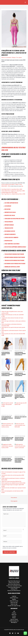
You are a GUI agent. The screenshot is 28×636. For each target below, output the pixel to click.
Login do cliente (14, 619)
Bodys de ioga (9, 215)
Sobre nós (14, 614)
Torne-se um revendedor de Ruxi (14, 585)
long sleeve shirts (11, 237)
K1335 (6, 184)
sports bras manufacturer (14, 257)
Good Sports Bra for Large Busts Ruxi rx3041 (11, 189)
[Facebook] (10, 633)
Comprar (14, 613)
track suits (8, 228)
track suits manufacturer (14, 260)
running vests (9, 231)
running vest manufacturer (14, 263)
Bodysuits (8, 241)
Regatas (7, 209)
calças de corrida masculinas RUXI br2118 (11, 481)
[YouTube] (18, 633)
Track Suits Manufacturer (14, 587)
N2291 (5, 186)
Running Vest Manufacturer (14, 590)
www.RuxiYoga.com (12, 267)
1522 (9, 186)
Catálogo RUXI (14, 589)
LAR (14, 611)
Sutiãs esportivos (11, 203)
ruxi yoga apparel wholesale (15, 247)
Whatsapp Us (14, 622)
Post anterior (14, 497)
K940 (2, 186)
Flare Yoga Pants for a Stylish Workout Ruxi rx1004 (13, 194)
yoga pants (8, 222)
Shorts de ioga (10, 212)
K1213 (2, 184)
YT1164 (20, 184)
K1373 (9, 184)
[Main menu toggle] (25, 2)
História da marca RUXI (14, 582)
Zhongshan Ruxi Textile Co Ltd (13, 148)
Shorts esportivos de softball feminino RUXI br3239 (13, 483)
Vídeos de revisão (14, 601)
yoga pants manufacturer (14, 254)
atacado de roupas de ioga (14, 218)
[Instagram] (15, 633)
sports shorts (9, 234)
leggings (7, 206)
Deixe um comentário (6, 57)
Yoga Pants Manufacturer (14, 581)
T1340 (16, 184)
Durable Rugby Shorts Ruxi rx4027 (9, 192)
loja (22, 186)
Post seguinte (14, 501)
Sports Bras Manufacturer (14, 584)
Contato (14, 616)
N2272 (12, 184)
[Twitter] (12, 633)
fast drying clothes (11, 244)
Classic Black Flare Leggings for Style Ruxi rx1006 (13, 190)
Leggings (14, 596)
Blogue (14, 57)
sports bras (9, 225)
